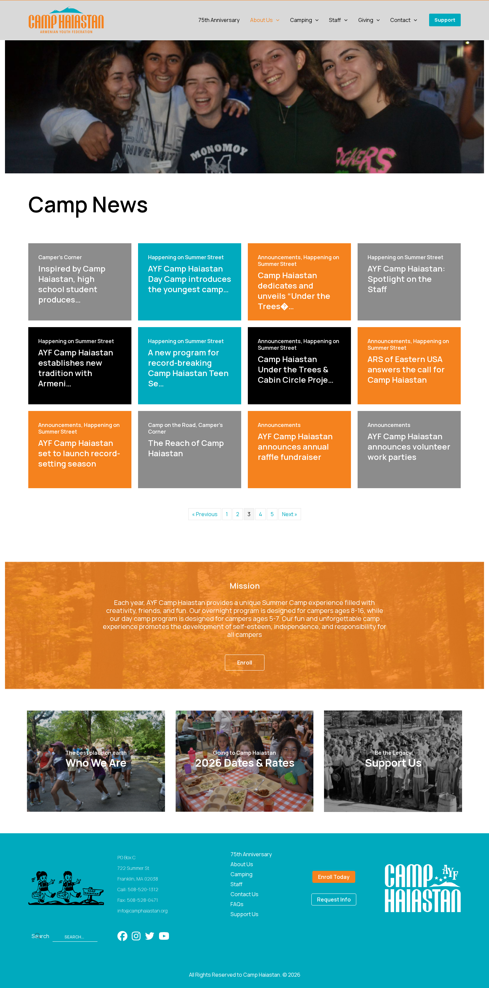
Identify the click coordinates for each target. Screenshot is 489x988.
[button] (276, 20)
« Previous (205, 514)
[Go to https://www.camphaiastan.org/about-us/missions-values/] (96, 761)
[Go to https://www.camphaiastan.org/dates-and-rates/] (245, 761)
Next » (289, 514)
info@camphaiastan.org (142, 910)
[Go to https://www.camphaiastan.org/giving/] (393, 761)
